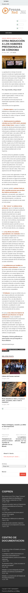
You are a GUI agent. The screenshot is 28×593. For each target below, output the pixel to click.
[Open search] (24, 33)
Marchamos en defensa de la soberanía (13, 518)
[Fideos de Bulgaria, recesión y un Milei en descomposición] (14, 415)
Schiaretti (22, 349)
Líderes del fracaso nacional (10, 376)
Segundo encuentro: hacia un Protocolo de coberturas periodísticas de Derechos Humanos (14, 506)
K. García (14, 52)
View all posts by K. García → (12, 456)
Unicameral (5, 351)
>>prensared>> (14, 588)
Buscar (4, 471)
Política (20, 38)
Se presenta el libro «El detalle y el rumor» (13, 549)
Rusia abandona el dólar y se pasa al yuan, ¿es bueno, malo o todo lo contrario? (13, 400)
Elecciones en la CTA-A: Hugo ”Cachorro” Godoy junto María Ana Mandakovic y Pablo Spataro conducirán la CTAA (13, 498)
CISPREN (7, 491)
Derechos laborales (12, 38)
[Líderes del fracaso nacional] (14, 367)
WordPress (11, 591)
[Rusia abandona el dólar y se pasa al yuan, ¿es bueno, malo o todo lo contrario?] (14, 389)
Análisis (4, 38)
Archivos (4, 464)
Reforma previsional (12, 349)
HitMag (18, 591)
